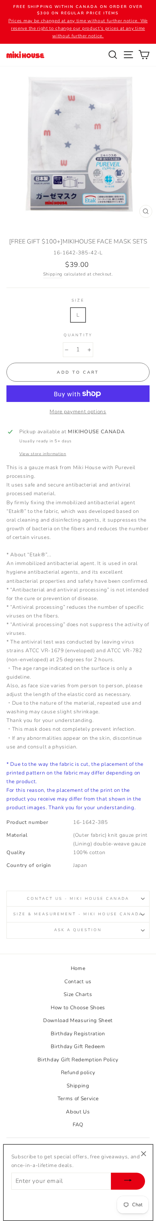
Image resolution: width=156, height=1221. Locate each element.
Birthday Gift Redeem (78, 1046)
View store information (42, 454)
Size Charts (78, 994)
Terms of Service (78, 1098)
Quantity (78, 335)
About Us (78, 1111)
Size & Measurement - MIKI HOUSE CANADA (78, 914)
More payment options (78, 411)
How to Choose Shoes (78, 1007)
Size (78, 300)
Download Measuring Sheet (78, 1020)
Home (78, 968)
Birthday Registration (78, 1033)
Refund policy (78, 1072)
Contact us (78, 981)
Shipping (52, 274)
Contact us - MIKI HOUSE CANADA (78, 898)
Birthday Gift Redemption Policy (77, 1059)
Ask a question (78, 930)
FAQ (78, 1124)
